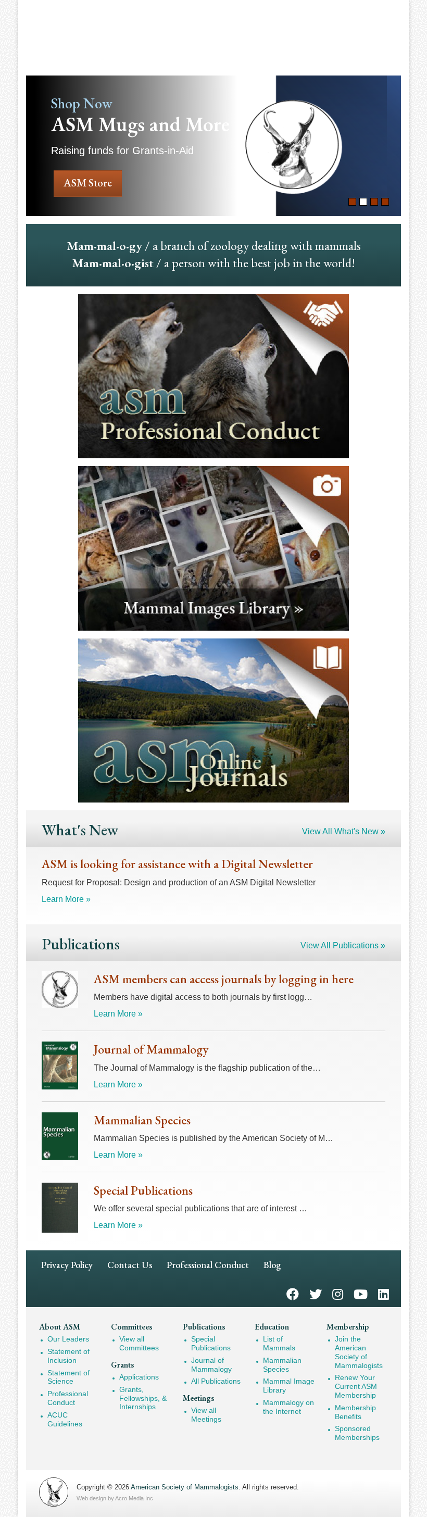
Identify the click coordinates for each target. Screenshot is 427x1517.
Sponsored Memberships (357, 1432)
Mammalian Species (282, 1364)
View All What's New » (343, 831)
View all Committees (139, 1343)
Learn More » (66, 899)
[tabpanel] (213, 146)
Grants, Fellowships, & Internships (143, 1398)
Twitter (315, 1293)
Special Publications (211, 1343)
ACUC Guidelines (64, 1419)
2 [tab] (363, 202)
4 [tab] (385, 202)
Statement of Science (68, 1377)
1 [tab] (352, 202)
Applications (139, 1377)
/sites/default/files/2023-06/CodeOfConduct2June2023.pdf (213, 376)
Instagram (337, 1293)
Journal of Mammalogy (211, 1364)
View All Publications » (342, 945)
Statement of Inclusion (68, 1355)
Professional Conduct (208, 1265)
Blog (272, 1265)
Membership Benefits (355, 1412)
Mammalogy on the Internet (288, 1406)
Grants (122, 1365)
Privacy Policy (67, 1265)
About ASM (59, 1327)
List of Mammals (279, 1343)
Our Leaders (68, 1339)
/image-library (213, 548)
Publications (204, 1327)
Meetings (198, 1398)
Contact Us (129, 1265)
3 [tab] (374, 202)
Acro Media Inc (134, 1498)
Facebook (292, 1293)
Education (272, 1327)
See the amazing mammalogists (213, 146)
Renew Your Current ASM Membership (356, 1386)
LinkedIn (383, 1293)
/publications (213, 720)
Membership (347, 1327)
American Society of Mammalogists (184, 1487)
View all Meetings (206, 1414)
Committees (131, 1327)
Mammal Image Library (289, 1385)
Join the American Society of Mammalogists (359, 1352)
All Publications (216, 1381)
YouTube (360, 1293)
